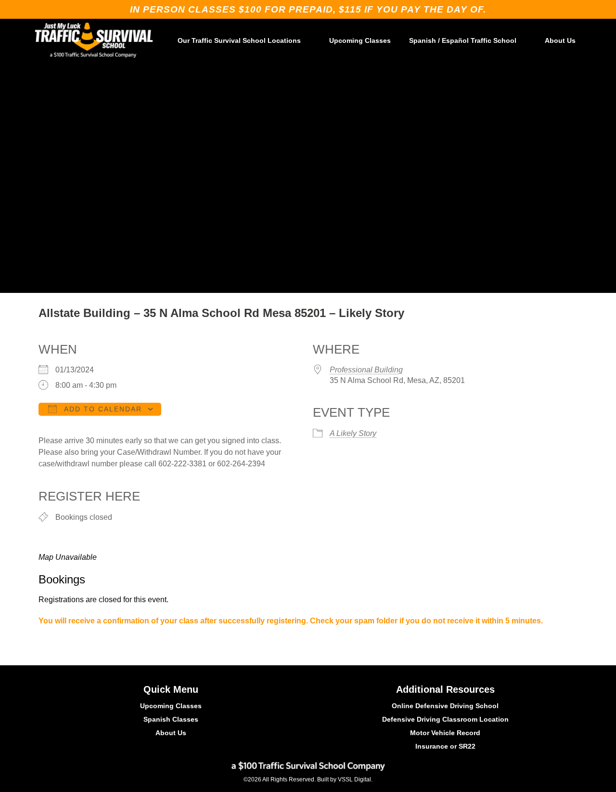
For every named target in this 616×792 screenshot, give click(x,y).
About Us (560, 40)
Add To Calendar (102, 409)
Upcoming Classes (360, 40)
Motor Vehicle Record (445, 733)
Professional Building (366, 370)
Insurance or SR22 (445, 746)
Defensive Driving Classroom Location (445, 719)
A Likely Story (353, 433)
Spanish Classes (170, 719)
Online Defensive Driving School (445, 706)
